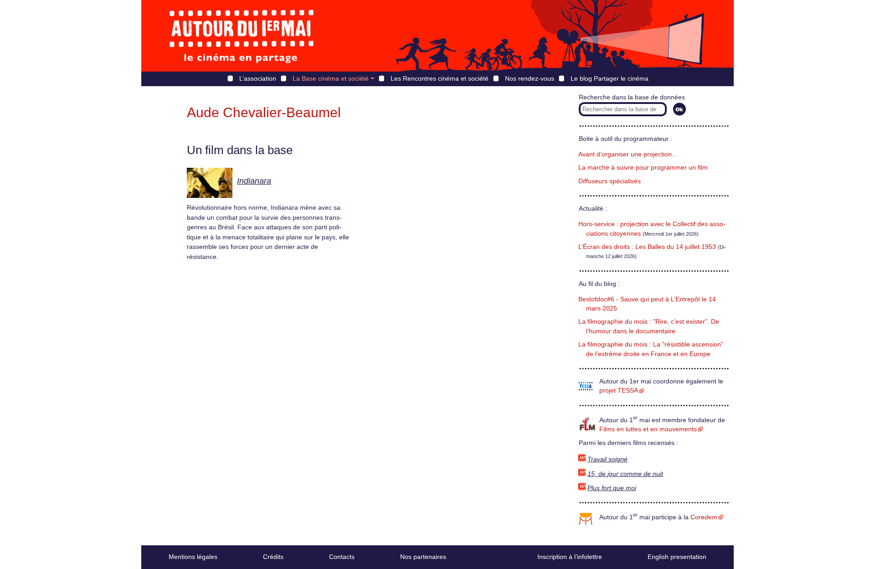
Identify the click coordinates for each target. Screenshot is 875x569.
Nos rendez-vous (529, 78)
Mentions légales (193, 556)
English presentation (677, 556)
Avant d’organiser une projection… (628, 154)
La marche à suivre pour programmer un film (643, 167)
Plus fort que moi (611, 488)
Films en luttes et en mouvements (648, 429)
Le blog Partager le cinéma (610, 78)
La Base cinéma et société (331, 78)
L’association (257, 78)
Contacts (342, 556)
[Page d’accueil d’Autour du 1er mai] (241, 36)
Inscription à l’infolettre (569, 556)
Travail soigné (607, 459)
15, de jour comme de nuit (625, 474)
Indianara (254, 181)
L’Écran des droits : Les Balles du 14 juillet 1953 (647, 246)
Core (703, 517)
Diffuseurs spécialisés (609, 181)
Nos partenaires (423, 556)
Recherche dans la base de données (632, 97)
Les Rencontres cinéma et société (440, 78)
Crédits (273, 556)
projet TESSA (618, 390)
